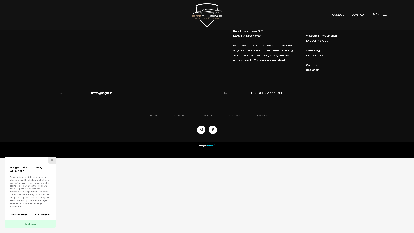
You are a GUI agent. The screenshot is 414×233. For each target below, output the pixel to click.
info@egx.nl (102, 93)
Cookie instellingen (19, 214)
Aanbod (338, 15)
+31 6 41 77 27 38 (264, 93)
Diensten (207, 115)
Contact (359, 15)
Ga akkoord (30, 224)
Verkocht (179, 115)
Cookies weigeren (41, 214)
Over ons (234, 115)
